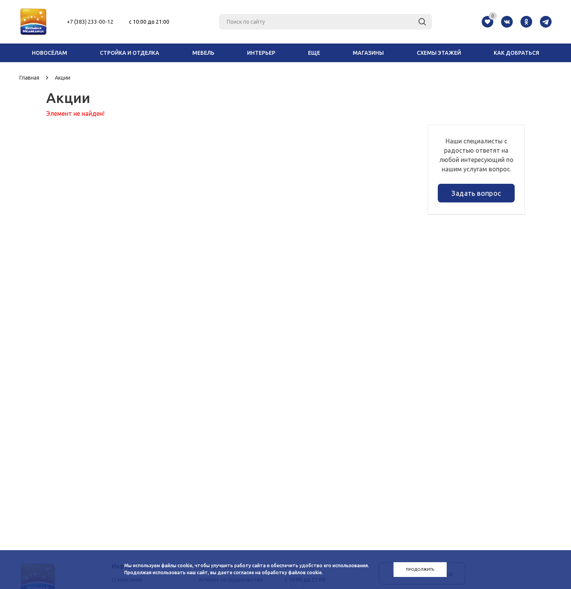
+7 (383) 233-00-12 (90, 21)
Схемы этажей (439, 53)
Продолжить (420, 569)
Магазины (368, 53)
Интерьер (261, 53)
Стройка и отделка (129, 53)
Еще (314, 53)
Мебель (203, 53)
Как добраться (516, 53)
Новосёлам (49, 53)
